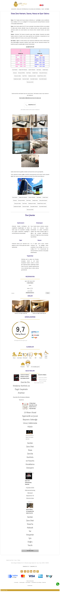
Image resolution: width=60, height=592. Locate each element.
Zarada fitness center (41, 76)
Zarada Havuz (35, 73)
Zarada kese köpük (17, 79)
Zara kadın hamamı (34, 79)
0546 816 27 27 (33, 566)
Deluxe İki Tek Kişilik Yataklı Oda (21, 313)
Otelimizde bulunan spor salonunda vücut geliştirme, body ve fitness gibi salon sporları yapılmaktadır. (20, 245)
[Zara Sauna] (21, 140)
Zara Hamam (14, 70)
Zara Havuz (28, 73)
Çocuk (29, 291)
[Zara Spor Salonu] (39, 153)
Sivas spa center (30, 82)
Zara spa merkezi (21, 73)
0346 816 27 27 (26, 566)
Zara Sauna (39, 70)
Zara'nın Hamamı (32, 70)
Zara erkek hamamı (43, 79)
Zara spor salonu (17, 76)
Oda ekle (12, 293)
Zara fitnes (24, 76)
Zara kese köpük (25, 79)
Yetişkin (28, 288)
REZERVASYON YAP (30, 292)
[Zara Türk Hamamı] (21, 127)
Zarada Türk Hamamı (23, 70)
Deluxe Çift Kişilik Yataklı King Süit (39, 313)
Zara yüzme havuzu (43, 73)
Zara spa (15, 73)
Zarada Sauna (45, 70)
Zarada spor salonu (32, 76)
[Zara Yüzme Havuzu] (39, 140)
